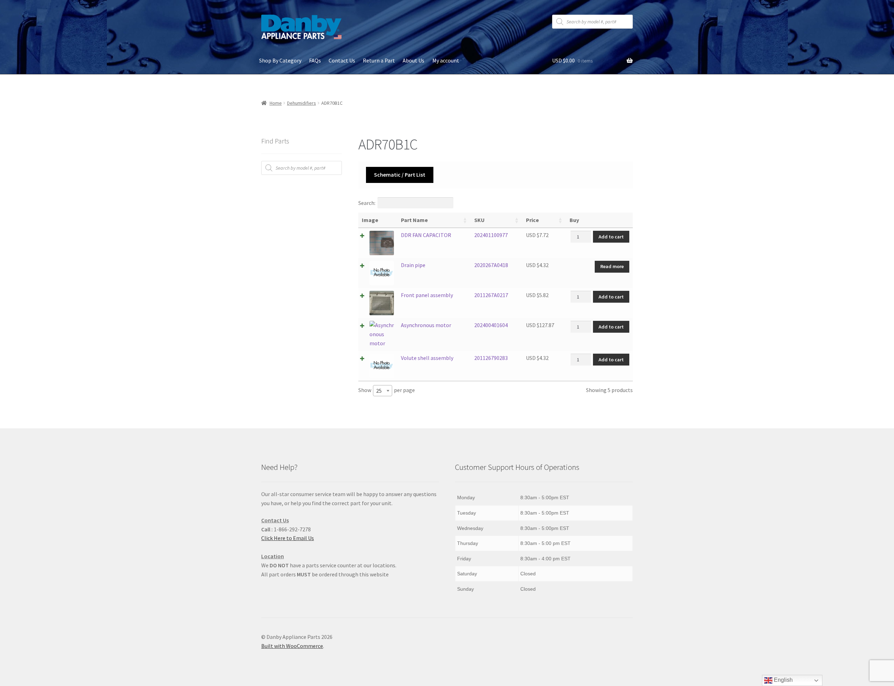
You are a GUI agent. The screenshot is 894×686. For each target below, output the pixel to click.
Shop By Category (280, 60)
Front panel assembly (427, 295)
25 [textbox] (379, 390)
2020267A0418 (491, 264)
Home (276, 103)
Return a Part (379, 60)
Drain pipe (413, 264)
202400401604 (491, 325)
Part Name (414, 219)
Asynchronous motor (426, 325)
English (782, 680)
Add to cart (611, 237)
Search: (366, 202)
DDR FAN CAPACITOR (426, 234)
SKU (479, 219)
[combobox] (382, 390)
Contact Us (342, 60)
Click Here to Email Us (287, 537)
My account (445, 60)
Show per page (386, 390)
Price (532, 219)
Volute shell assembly (427, 357)
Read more (612, 266)
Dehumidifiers (301, 103)
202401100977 (491, 234)
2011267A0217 (491, 295)
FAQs (315, 60)
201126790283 (491, 357)
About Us (413, 60)
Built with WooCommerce (292, 645)
